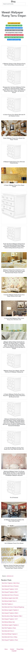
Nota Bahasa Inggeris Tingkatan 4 (10, 625)
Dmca (6, 649)
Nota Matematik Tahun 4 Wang (9, 637)
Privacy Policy (20, 649)
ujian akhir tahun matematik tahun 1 (14, 30)
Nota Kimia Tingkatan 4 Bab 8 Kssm (11, 583)
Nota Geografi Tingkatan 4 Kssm (10, 640)
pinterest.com (10, 576)
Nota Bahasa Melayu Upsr (8, 622)
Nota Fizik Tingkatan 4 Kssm (9, 628)
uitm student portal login (14, 23)
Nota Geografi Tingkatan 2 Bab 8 (10, 613)
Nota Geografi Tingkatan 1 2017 (10, 619)
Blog (13, 1)
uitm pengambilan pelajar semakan (14, 32)
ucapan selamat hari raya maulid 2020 (14, 37)
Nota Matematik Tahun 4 (8, 631)
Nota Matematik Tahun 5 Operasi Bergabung (13, 607)
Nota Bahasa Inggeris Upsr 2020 (10, 598)
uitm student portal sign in (14, 39)
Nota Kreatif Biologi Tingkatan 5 (9, 634)
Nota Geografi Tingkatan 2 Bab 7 (10, 592)
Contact (12, 649)
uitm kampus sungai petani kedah (14, 28)
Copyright (14, 651)
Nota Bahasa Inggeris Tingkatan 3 (10, 610)
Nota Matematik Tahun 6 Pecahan (10, 595)
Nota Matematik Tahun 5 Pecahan (10, 586)
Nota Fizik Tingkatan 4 (7, 604)
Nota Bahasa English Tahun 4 (9, 601)
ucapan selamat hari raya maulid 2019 (14, 35)
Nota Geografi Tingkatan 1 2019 (10, 589)
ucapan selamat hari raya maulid (14, 25)
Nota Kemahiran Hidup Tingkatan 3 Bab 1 (12, 616)
